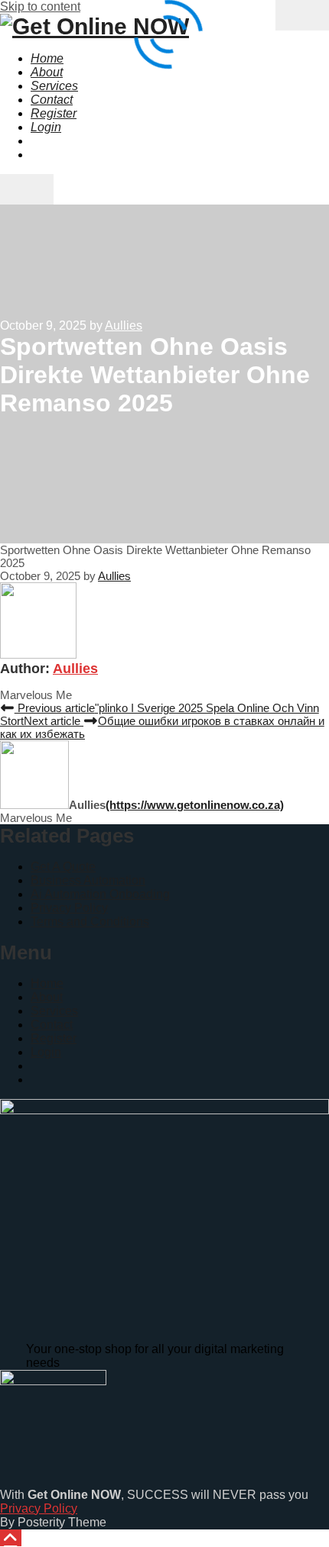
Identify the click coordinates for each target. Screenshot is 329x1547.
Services (54, 1010)
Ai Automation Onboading (100, 894)
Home (47, 983)
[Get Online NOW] (94, 26)
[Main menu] (27, 189)
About (47, 997)
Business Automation (88, 880)
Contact (52, 1024)
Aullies (75, 668)
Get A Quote (63, 866)
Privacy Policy (69, 907)
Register (54, 1038)
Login (46, 1052)
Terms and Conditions (90, 921)
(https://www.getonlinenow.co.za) (195, 804)
